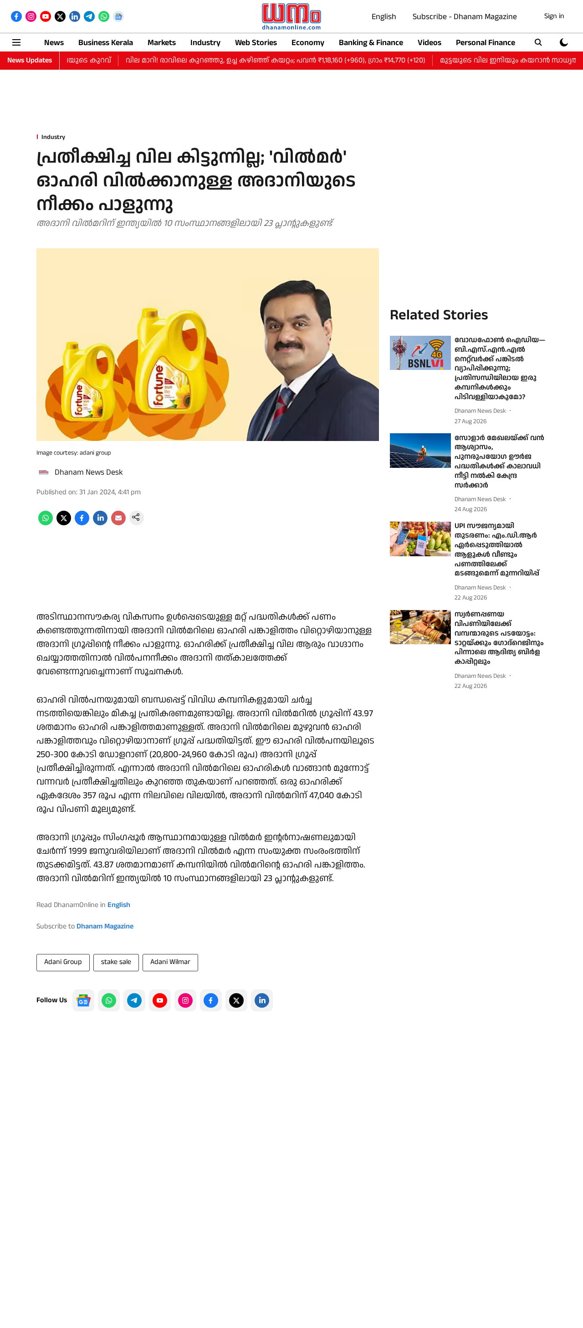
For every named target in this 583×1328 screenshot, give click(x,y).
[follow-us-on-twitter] (236, 1000)
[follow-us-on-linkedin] (262, 1000)
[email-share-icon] (118, 523)
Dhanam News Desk (89, 472)
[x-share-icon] (63, 523)
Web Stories (256, 42)
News (54, 42)
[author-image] (43, 472)
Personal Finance (485, 42)
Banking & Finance (371, 42)
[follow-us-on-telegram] (134, 1000)
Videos (429, 42)
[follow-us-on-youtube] (160, 1000)
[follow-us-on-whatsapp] (109, 1000)
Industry (205, 42)
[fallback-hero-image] (420, 353)
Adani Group (63, 962)
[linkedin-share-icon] (100, 523)
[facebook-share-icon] (82, 523)
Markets (162, 42)
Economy (308, 42)
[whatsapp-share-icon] (45, 523)
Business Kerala (105, 42)
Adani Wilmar (170, 962)
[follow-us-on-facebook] (211, 1000)
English (384, 16)
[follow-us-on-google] (83, 1000)
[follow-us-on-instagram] (185, 1000)
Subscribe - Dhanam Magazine (465, 16)
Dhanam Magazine (105, 926)
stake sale (116, 962)
